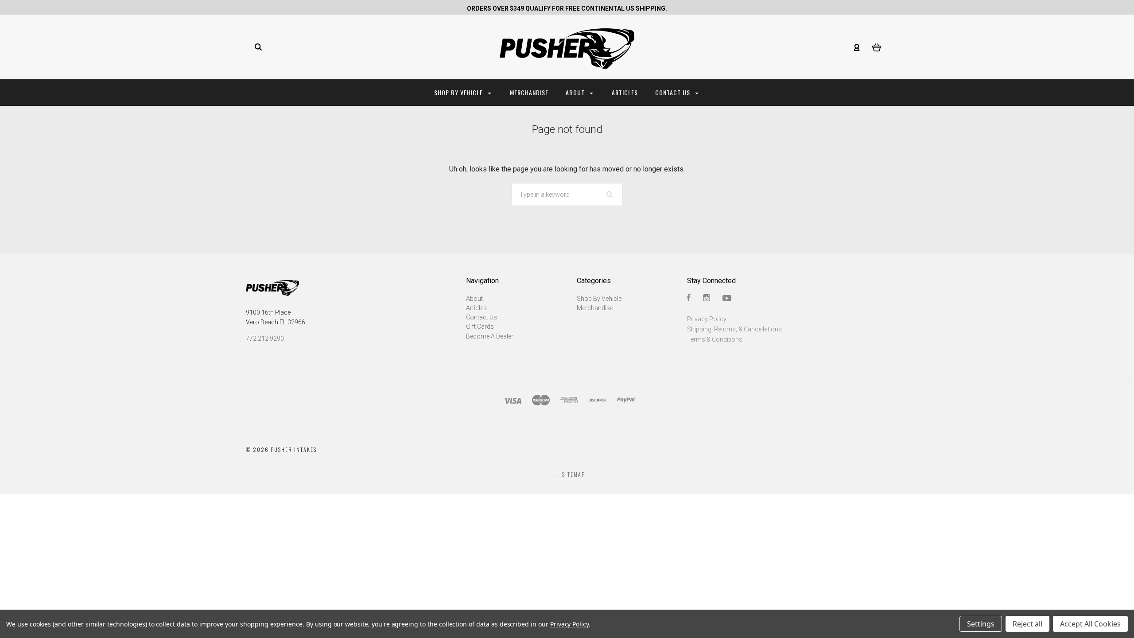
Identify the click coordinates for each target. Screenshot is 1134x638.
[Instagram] (706, 299)
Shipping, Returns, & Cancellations (734, 329)
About (576, 92)
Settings (980, 624)
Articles (625, 92)
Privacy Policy (706, 319)
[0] (877, 47)
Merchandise (529, 92)
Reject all (1027, 624)
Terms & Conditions (714, 339)
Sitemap (573, 474)
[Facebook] (689, 299)
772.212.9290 (265, 338)
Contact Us (673, 92)
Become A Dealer (489, 336)
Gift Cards (480, 326)
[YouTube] (726, 299)
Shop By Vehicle (459, 92)
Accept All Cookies (1090, 624)
